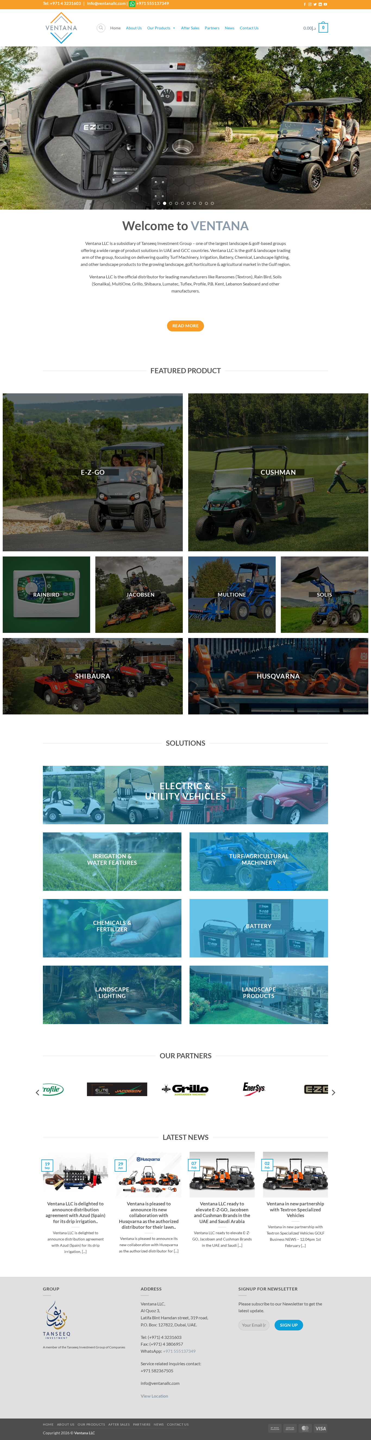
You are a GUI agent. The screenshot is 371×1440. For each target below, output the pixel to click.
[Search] (101, 28)
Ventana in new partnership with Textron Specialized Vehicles (295, 1209)
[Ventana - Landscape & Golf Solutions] (65, 27)
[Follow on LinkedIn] (320, 5)
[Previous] (14, 128)
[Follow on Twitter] (315, 5)
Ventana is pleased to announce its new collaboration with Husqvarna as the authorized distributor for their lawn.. (149, 1215)
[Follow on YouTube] (325, 5)
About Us (134, 28)
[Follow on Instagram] (310, 5)
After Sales (190, 28)
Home (115, 28)
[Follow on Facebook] (304, 5)
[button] (315, 28)
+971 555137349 (152, 3)
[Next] (356, 128)
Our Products (158, 28)
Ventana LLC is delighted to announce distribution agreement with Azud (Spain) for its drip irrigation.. (75, 1212)
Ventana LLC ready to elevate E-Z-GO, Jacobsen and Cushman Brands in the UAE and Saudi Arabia (222, 1212)
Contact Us (249, 28)
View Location (154, 1395)
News (229, 28)
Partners (212, 28)
